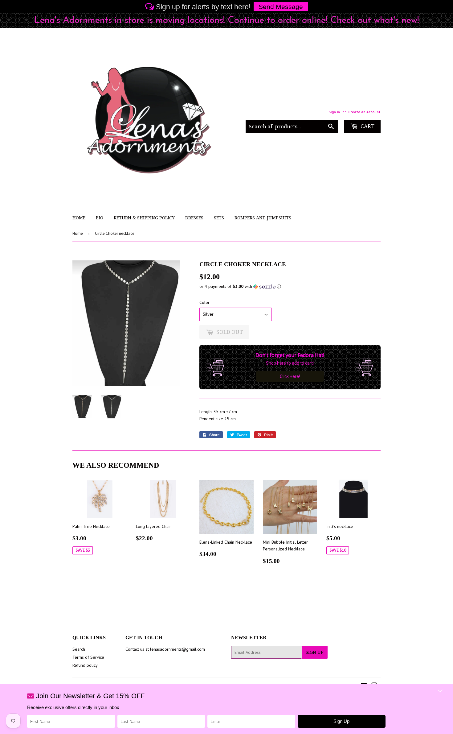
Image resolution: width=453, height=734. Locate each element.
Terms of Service (88, 657)
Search (78, 649)
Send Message (281, 6)
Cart (366, 126)
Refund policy (85, 665)
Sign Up (315, 652)
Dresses (194, 217)
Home (78, 217)
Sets (219, 217)
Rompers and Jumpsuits (263, 217)
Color (204, 302)
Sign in (334, 112)
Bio (99, 217)
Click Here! (290, 376)
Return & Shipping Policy (144, 217)
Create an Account (364, 112)
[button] (290, 286)
